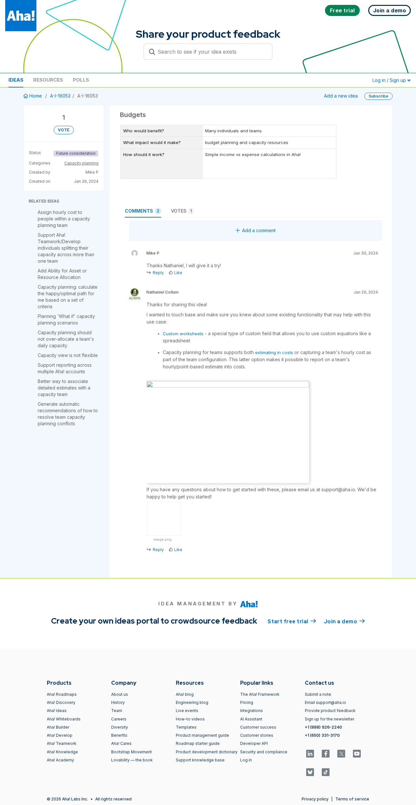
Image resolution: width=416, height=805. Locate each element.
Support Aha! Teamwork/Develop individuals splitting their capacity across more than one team (66, 248)
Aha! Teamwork (61, 743)
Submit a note (318, 694)
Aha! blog (185, 694)
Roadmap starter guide (198, 743)
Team (116, 710)
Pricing (246, 702)
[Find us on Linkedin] (310, 753)
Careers (118, 719)
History (118, 702)
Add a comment (259, 230)
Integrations (251, 710)
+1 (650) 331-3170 (322, 735)
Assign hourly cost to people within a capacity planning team (64, 218)
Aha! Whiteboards (64, 719)
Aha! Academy (60, 760)
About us (119, 694)
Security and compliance (263, 751)
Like (178, 272)
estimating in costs (274, 352)
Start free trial (291, 621)
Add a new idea (341, 96)
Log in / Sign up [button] (389, 80)
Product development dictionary (207, 751)
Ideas (15, 80)
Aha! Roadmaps (62, 694)
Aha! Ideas (57, 710)
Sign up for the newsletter (329, 719)
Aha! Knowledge (62, 751)
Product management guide (202, 735)
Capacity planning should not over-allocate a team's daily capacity (66, 339)
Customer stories (256, 735)
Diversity (119, 727)
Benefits (119, 735)
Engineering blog (192, 702)
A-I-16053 (60, 96)
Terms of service (352, 799)
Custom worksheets (183, 333)
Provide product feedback (330, 710)
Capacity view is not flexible (68, 355)
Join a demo (344, 621)
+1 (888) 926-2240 (323, 727)
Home (35, 96)
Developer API (254, 743)
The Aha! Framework (260, 694)
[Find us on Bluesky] (310, 772)
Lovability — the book (132, 760)
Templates (186, 727)
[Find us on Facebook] (325, 753)
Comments (142, 211)
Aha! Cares (121, 743)
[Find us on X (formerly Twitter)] (341, 753)
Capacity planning (81, 163)
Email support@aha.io (325, 702)
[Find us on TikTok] (325, 772)
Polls (81, 80)
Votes (181, 211)
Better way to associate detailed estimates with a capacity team (64, 387)
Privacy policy (315, 799)
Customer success (258, 727)
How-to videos (190, 719)
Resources (48, 80)
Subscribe (378, 96)
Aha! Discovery (61, 702)
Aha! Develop (59, 735)
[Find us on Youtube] (357, 753)
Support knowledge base (200, 760)
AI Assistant (251, 719)
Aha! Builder (58, 727)
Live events (187, 710)
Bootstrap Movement (131, 751)
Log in (246, 760)
